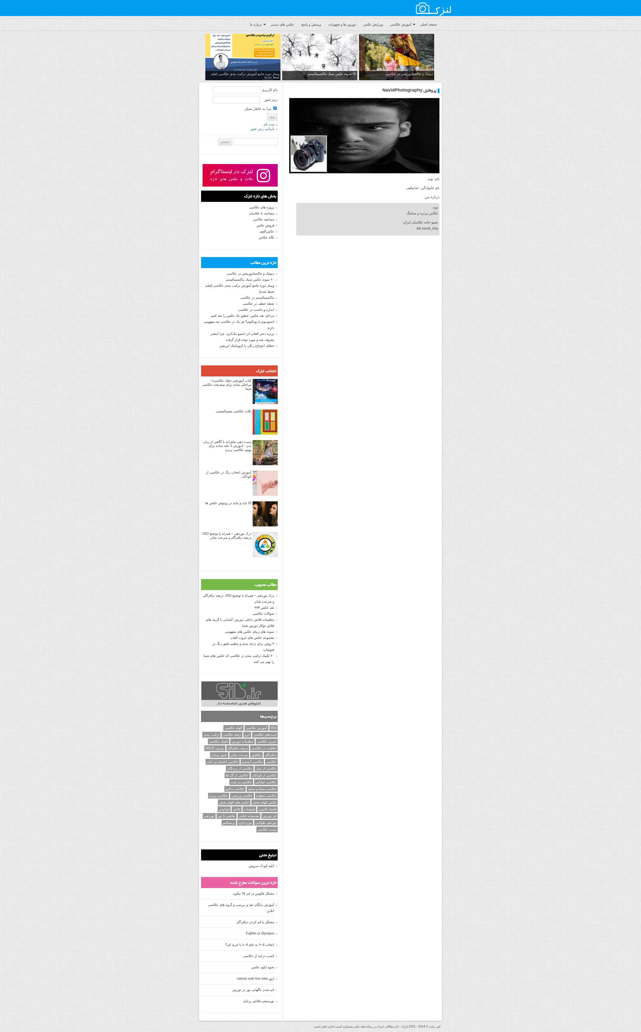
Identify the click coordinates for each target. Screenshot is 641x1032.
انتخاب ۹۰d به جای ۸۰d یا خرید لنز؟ (249, 944)
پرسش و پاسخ (311, 24)
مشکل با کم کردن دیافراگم (255, 922)
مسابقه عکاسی (263, 219)
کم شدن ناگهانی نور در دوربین (253, 990)
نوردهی (209, 816)
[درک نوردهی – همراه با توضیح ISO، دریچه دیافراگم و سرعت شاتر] (265, 545)
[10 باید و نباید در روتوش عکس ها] (265, 514)
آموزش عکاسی (400, 24)
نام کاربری (269, 90)
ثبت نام (269, 124)
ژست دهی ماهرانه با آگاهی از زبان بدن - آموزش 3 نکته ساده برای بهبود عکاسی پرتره (227, 446)
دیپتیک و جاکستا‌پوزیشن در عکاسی (409, 74)
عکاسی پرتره (218, 796)
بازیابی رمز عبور (262, 129)
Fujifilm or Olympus (260, 933)
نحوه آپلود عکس (262, 967)
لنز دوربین (269, 816)
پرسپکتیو (229, 823)
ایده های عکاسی (264, 735)
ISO (273, 728)
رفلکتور (256, 755)
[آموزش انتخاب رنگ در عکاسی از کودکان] (265, 483)
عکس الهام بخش (264, 802)
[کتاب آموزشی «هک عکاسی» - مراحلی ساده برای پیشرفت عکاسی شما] (265, 392)
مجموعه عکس (249, 816)
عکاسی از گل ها (237, 775)
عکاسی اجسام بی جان (222, 762)
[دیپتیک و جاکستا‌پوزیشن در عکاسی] (396, 57)
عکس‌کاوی (267, 231)
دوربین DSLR (215, 748)
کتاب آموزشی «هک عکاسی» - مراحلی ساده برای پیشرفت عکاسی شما (226, 384)
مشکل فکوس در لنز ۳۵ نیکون (253, 893)
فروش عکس (265, 225)
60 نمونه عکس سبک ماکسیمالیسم (332, 74)
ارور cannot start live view (255, 978)
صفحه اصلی (428, 24)
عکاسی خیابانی (265, 782)
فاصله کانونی (267, 809)
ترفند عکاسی (232, 735)
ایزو (247, 735)
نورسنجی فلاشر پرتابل (258, 1001)
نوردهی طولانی (265, 823)
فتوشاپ (249, 809)
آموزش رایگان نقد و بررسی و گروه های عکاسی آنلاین (241, 908)
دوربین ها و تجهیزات (342, 24)
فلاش (236, 809)
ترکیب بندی (211, 735)
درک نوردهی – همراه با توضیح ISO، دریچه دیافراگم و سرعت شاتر (226, 535)
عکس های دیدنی (282, 24)
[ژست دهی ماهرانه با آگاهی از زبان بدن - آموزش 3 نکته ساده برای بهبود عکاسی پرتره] (265, 453)
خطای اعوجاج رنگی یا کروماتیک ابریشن (246, 346)
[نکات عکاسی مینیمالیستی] (265, 422)
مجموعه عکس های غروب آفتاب (252, 638)
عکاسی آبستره (252, 762)
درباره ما (256, 24)
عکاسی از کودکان (264, 775)
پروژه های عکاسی (261, 207)
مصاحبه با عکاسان (261, 213)
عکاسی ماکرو (235, 789)
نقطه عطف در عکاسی (258, 303)
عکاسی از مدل (266, 768)
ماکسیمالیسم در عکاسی (257, 297)
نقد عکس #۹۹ (264, 607)
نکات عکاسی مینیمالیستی (233, 411)
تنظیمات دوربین (242, 741)
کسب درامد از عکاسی (258, 956)
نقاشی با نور (226, 816)
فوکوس (224, 809)
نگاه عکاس (266, 237)
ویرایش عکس (373, 24)
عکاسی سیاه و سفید (262, 789)
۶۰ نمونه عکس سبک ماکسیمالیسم (250, 279)
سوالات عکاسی (263, 613)
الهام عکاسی (233, 728)
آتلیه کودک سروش (261, 866)
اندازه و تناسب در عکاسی (256, 309)
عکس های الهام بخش (234, 802)
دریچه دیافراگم (238, 748)
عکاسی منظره (266, 796)
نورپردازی (245, 823)
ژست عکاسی (267, 829)
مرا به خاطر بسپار (258, 109)
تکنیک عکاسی (218, 741)
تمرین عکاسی (266, 741)
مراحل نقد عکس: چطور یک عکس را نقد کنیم (242, 315)
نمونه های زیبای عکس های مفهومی (249, 631)
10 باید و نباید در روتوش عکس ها (228, 503)
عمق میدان (219, 755)
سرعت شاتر (239, 755)
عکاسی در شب (241, 782)
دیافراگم (270, 755)
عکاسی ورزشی (242, 796)
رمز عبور (270, 100)
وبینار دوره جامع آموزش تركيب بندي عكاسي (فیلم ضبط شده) (245, 75)
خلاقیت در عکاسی (263, 748)
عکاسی (271, 762)
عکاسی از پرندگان (239, 768)
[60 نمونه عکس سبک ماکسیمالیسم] (319, 57)
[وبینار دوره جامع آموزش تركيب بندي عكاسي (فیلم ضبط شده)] (242, 57)
